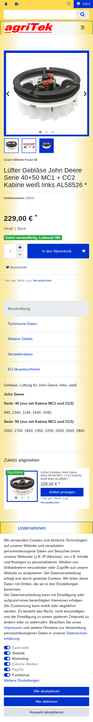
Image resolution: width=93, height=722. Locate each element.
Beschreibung (19, 308)
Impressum (13, 627)
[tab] (46, 308)
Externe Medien (25, 664)
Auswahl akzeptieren (47, 712)
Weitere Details (20, 339)
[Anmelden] (6, 4)
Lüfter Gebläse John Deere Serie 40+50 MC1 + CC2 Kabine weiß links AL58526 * (61, 475)
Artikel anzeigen (62, 492)
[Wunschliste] (68, 4)
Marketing (20, 658)
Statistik (18, 653)
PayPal (18, 669)
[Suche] (82, 14)
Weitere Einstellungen (22, 680)
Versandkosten (42, 280)
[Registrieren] (17, 4)
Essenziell (20, 648)
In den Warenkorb (56, 251)
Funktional (20, 675)
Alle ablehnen (46, 701)
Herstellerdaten (20, 354)
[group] (22, 486)
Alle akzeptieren (47, 691)
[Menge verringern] (20, 254)
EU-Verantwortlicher (24, 369)
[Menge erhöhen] (20, 247)
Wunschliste (18, 267)
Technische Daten (22, 324)
